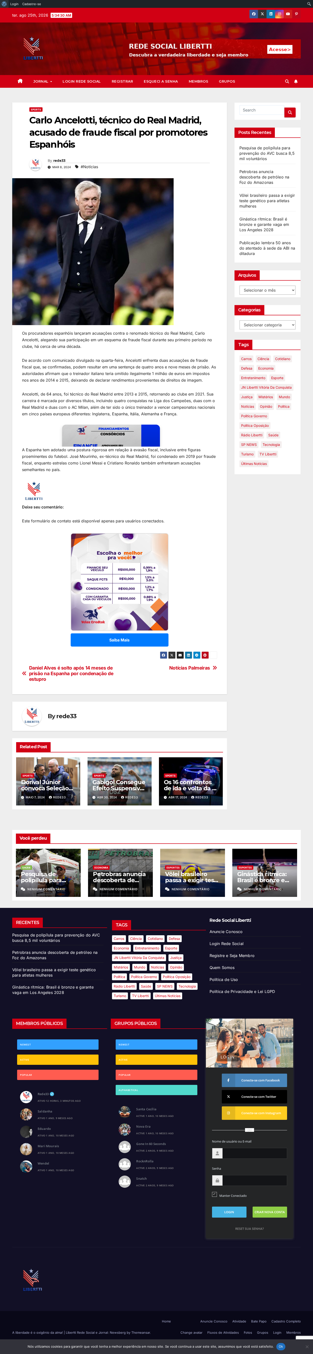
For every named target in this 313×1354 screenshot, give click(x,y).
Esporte (277, 378)
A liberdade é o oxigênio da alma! (38, 1332)
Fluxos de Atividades (223, 1332)
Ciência (263, 359)
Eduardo (44, 1128)
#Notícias (89, 166)
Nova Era (143, 1126)
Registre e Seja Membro (232, 955)
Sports (36, 109)
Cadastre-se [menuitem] (31, 4)
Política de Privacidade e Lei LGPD (242, 991)
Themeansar (140, 1332)
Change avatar (191, 1332)
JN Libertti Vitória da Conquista (266, 387)
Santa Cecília (146, 1109)
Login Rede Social (82, 81)
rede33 (59, 160)
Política (284, 406)
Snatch (141, 1178)
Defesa (246, 368)
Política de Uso (224, 979)
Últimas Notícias (254, 464)
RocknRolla (145, 1161)
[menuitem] (4, 4)
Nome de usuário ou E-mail (231, 1141)
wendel (43, 1163)
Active (24, 1059)
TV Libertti (267, 454)
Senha (216, 1168)
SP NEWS (249, 444)
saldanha (45, 1111)
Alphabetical (128, 1090)
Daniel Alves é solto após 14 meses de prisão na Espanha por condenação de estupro (71, 673)
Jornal (42, 81)
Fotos (248, 1332)
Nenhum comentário (46, 889)
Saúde (273, 435)
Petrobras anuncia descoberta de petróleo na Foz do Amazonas (264, 177)
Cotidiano (282, 359)
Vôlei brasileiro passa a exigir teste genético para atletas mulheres (267, 201)
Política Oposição (255, 425)
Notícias (247, 406)
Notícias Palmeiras (189, 668)
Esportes (173, 867)
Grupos (227, 81)
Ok (281, 1346)
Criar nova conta (270, 1212)
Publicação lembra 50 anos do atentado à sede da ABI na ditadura (267, 248)
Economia (266, 368)
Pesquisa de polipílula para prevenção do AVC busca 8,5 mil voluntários (267, 153)
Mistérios (265, 397)
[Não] (306, 1346)
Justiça (247, 397)
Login (277, 1332)
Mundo (284, 397)
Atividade (239, 1321)
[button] (287, 81)
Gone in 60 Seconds (151, 1144)
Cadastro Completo (286, 1321)
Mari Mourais (48, 1146)
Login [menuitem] (14, 4)
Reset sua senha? (249, 1228)
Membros (198, 81)
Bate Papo (259, 1321)
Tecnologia (271, 444)
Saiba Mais (119, 640)
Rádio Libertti (251, 435)
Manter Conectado (233, 1195)
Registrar (122, 81)
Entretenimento (253, 378)
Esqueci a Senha (161, 81)
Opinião (266, 406)
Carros (246, 359)
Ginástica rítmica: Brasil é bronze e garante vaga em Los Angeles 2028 (264, 224)
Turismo (247, 454)
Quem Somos (222, 967)
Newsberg (118, 1332)
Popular (26, 1075)
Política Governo (254, 416)
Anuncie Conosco (226, 931)
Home (166, 1321)
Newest (25, 1044)
